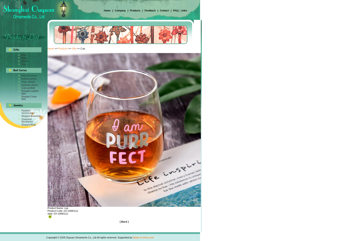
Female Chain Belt (29, 97)
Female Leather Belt (30, 92)
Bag (24, 64)
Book (24, 58)
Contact (164, 10)
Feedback (150, 10)
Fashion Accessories (28, 111)
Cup (24, 55)
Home (107, 10)
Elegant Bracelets (31, 116)
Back (124, 221)
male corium (28, 81)
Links (183, 10)
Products (135, 10)
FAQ (175, 10)
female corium (29, 75)
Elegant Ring (29, 124)
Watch (25, 61)
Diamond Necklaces (27, 120)
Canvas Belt (28, 88)
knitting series (29, 78)
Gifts (74, 48)
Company (120, 10)
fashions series (30, 85)
